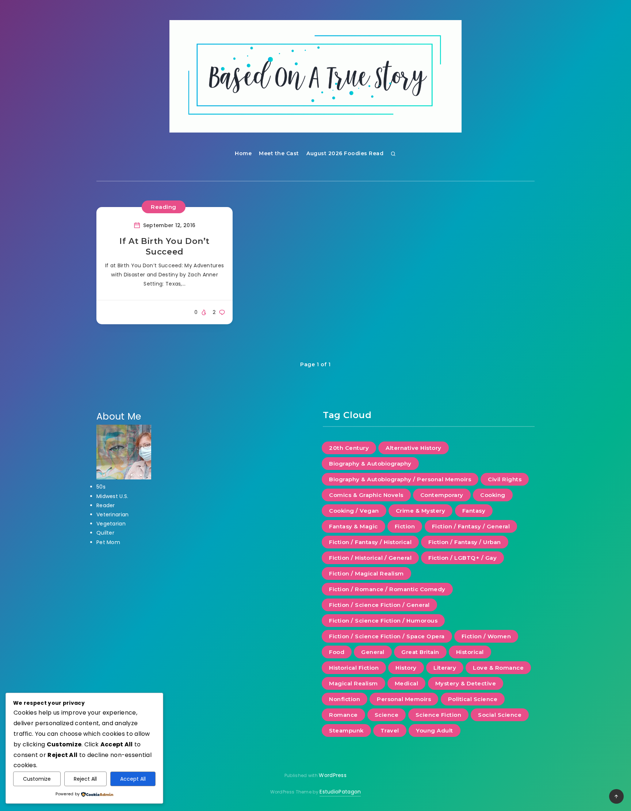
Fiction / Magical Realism (366, 573)
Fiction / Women (486, 636)
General (373, 652)
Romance (343, 714)
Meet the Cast (279, 153)
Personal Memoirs (404, 699)
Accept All (133, 779)
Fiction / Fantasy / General (471, 526)
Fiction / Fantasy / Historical (370, 542)
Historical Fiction (354, 667)
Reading (163, 206)
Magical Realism (353, 683)
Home (243, 153)
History (406, 667)
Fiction (405, 526)
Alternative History (413, 447)
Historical (470, 652)
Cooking (492, 494)
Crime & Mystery (420, 510)
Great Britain (420, 652)
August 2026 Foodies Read (344, 153)
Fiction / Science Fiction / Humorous (383, 620)
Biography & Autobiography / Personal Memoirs (400, 479)
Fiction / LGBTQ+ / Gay (462, 557)
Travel (389, 730)
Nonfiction (344, 699)
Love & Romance (498, 667)
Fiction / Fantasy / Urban (464, 542)
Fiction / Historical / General (370, 557)
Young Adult (434, 730)
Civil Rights (504, 479)
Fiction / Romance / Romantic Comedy (387, 589)
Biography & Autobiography (370, 463)
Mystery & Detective (465, 683)
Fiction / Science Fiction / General (379, 604)
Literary (444, 667)
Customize (37, 779)
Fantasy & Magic (353, 526)
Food (336, 652)
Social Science (499, 714)
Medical (406, 683)
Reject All (85, 779)
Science (387, 714)
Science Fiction (439, 714)
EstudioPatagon (340, 791)
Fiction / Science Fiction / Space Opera (387, 636)
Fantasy (474, 510)
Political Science (473, 699)
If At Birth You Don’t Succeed (164, 246)
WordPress (333, 775)
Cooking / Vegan (354, 510)
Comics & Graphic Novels (366, 494)
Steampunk (346, 730)
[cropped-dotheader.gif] (315, 76)
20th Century (349, 447)
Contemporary (441, 494)
